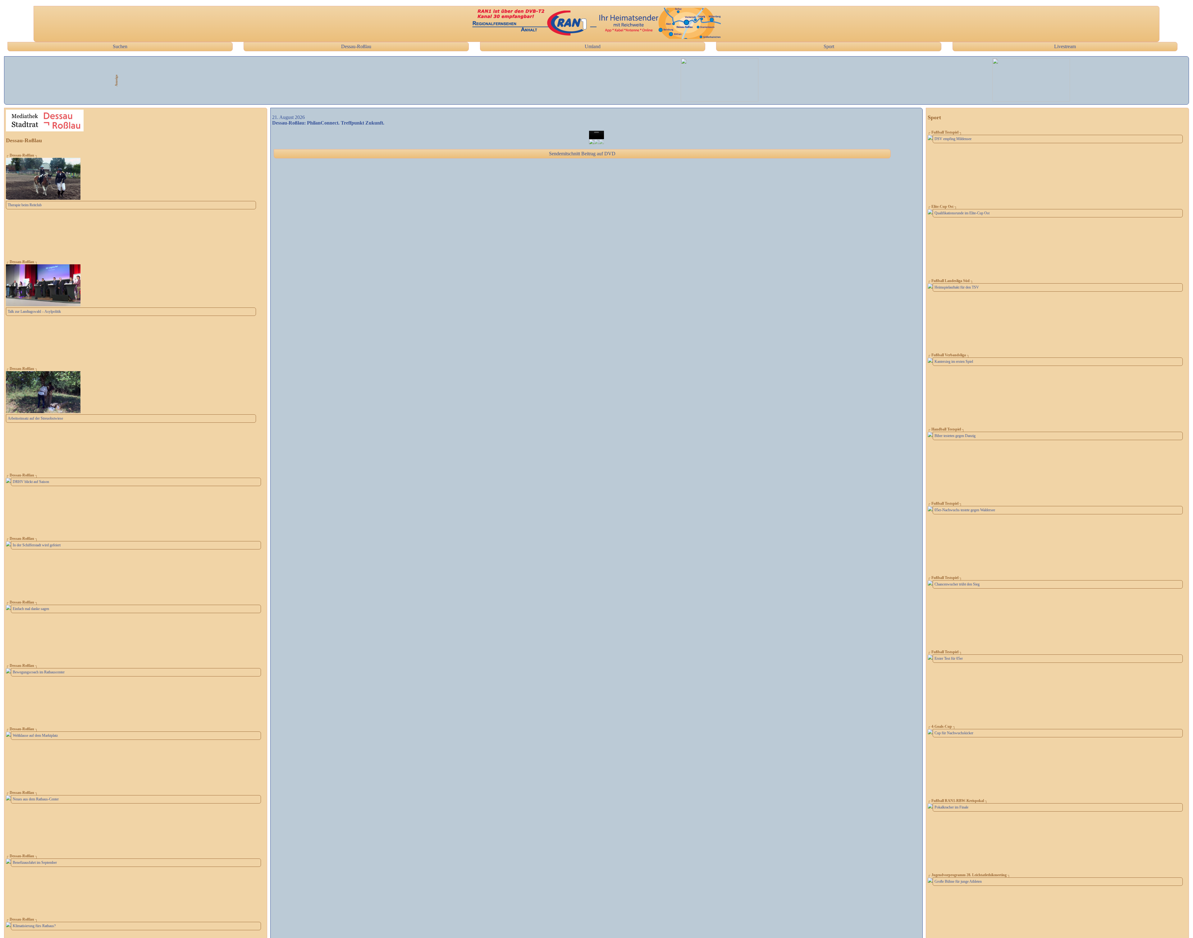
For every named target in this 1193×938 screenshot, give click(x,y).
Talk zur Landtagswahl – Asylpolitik (34, 311)
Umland (593, 46)
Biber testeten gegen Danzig (955, 436)
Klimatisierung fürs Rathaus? (34, 926)
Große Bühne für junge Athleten (958, 881)
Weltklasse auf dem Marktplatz (35, 735)
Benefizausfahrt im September (35, 862)
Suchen (120, 46)
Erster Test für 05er (949, 658)
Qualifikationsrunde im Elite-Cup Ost (962, 213)
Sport (829, 46)
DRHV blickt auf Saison (31, 482)
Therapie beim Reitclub (25, 205)
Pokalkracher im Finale (951, 807)
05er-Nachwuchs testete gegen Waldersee (965, 510)
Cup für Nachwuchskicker (954, 733)
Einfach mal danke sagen (31, 609)
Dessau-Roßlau (356, 46)
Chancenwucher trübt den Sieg (957, 584)
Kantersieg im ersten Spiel (954, 361)
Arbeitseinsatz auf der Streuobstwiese (35, 418)
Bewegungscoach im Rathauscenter (39, 672)
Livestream (1065, 46)
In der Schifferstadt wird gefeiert (37, 545)
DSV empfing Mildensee (953, 139)
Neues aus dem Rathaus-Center (36, 799)
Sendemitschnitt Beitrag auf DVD (582, 153)
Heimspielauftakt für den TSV (957, 287)
